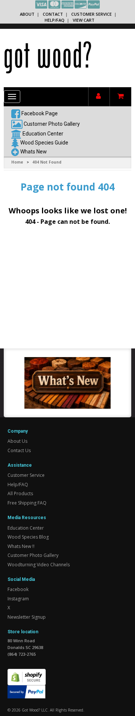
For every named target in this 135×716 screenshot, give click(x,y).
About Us (17, 441)
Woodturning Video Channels (39, 564)
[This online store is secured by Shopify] (27, 673)
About (27, 14)
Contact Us (19, 450)
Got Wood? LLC (35, 710)
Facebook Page (39, 113)
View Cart (83, 20)
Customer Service (91, 14)
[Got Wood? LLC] (48, 57)
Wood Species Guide (44, 142)
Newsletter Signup (27, 617)
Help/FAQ (54, 20)
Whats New (33, 151)
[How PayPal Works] (26, 691)
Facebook (18, 589)
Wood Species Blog (28, 537)
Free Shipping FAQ (27, 503)
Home (17, 162)
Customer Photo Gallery (52, 124)
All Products (20, 493)
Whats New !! (21, 546)
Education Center (42, 133)
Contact (53, 14)
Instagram (18, 598)
